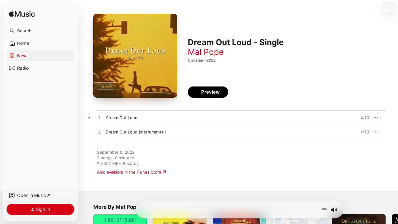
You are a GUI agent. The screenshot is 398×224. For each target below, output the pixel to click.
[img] (22, 14)
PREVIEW (362, 117)
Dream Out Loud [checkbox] (121, 117)
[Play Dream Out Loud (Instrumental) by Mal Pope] (99, 132)
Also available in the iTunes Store (129, 172)
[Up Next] (324, 209)
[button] (40, 31)
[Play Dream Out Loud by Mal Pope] (99, 118)
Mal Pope (206, 52)
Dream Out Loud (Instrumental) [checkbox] (136, 131)
